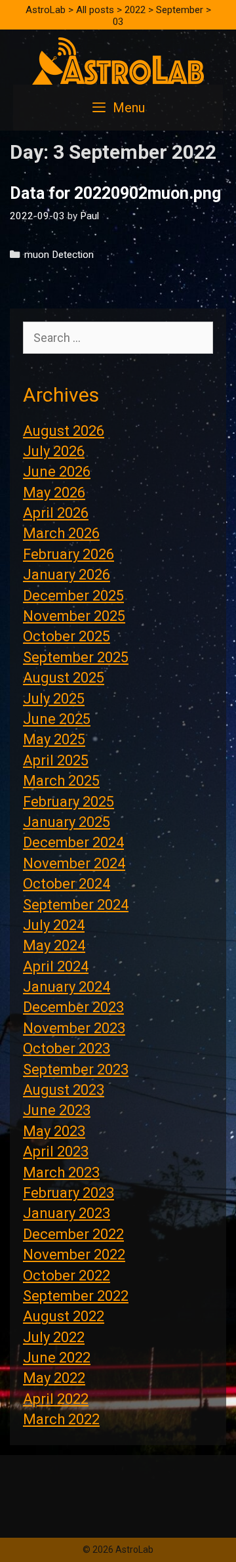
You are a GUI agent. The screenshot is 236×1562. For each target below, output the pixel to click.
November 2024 (74, 863)
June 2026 (56, 471)
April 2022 (55, 1399)
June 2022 (56, 1357)
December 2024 (73, 842)
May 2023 (54, 1131)
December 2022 (73, 1234)
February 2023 (68, 1193)
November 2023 (74, 1028)
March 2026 (61, 533)
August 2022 (63, 1316)
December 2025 (73, 595)
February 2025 (68, 801)
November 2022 (74, 1254)
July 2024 (54, 925)
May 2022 (54, 1378)
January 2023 (66, 1213)
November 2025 (74, 616)
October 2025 (66, 636)
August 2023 (63, 1090)
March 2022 (61, 1419)
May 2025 (54, 739)
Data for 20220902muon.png (115, 193)
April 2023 (55, 1151)
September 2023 (75, 1069)
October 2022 (66, 1275)
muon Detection (59, 255)
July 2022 (54, 1337)
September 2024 (75, 905)
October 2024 (66, 884)
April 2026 (55, 513)
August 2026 (63, 431)
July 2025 (54, 698)
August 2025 (63, 677)
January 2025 (66, 822)
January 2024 (66, 987)
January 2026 (66, 574)
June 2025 (56, 719)
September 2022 (75, 1296)
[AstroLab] (118, 60)
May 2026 (54, 492)
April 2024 (55, 966)
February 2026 (68, 554)
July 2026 (54, 451)
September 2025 (75, 657)
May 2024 (54, 945)
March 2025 (61, 780)
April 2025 (55, 760)
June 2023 (56, 1110)
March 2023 (61, 1172)
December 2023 (73, 1007)
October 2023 (66, 1048)
